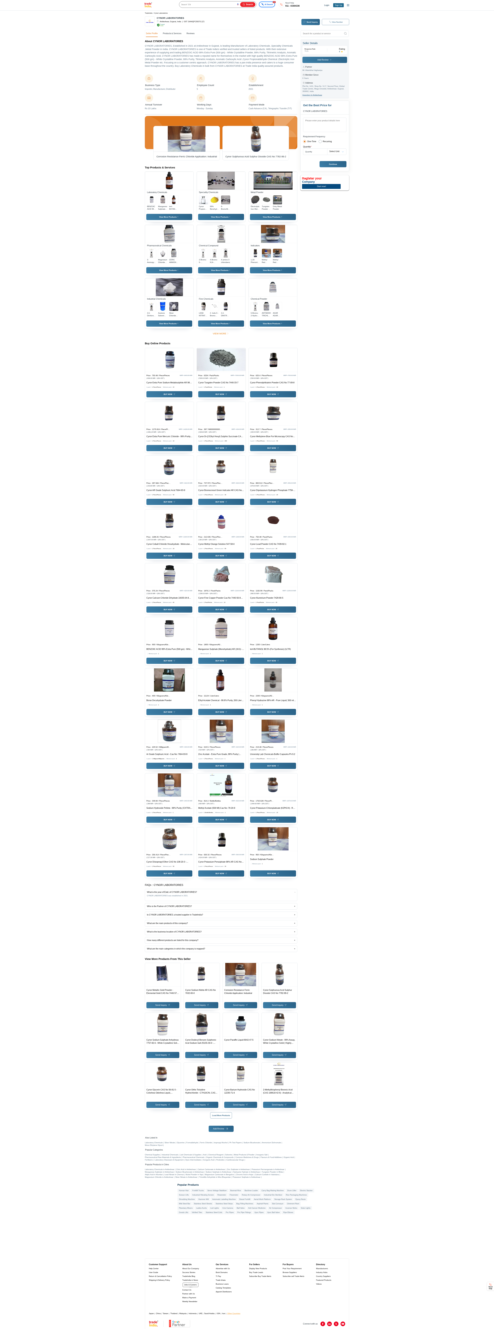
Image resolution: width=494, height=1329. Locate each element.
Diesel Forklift (244, 1199)
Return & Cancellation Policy (160, 1276)
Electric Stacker (306, 1190)
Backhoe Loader (251, 1190)
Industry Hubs (321, 1272)
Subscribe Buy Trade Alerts (260, 1276)
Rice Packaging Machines (296, 1195)
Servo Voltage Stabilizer (217, 1190)
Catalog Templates (223, 1288)
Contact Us (186, 1290)
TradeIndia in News (190, 1280)
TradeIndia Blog (188, 1276)
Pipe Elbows (288, 1212)
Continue (333, 164)
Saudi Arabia (209, 1313)
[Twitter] (336, 1324)
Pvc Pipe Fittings (244, 1212)
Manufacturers (322, 1268)
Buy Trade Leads (256, 1272)
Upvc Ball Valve (273, 1212)
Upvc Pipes (259, 1212)
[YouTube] (343, 1324)
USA (218, 1313)
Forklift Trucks (198, 1190)
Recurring (327, 141)
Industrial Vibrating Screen (203, 1195)
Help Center (154, 1268)
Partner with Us (188, 1294)
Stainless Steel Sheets (203, 1204)
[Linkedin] (329, 1324)
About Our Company (190, 1268)
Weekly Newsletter (189, 1301)
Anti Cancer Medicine (257, 1208)
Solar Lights (305, 1208)
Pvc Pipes (230, 1212)
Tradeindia (148, 13)
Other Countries (233, 1313)
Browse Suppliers (290, 1272)
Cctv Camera (227, 1208)
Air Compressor (275, 1208)
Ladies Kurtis (201, 1208)
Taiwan (165, 1313)
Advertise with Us (223, 1268)
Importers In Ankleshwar (312, 95)
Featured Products (323, 1280)
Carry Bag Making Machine (273, 1190)
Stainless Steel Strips (224, 1204)
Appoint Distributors (224, 1292)
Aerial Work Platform (262, 1199)
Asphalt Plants (262, 1204)
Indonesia (193, 1313)
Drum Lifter (291, 1190)
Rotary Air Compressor (251, 1195)
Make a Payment (189, 1298)
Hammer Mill (203, 1199)
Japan (151, 1313)
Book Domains (222, 1272)
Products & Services (172, 33)
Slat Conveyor (277, 1204)
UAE (200, 1313)
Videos (319, 1284)
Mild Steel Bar (184, 1204)
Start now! (321, 186)
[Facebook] (323, 1324)
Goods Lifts (183, 1212)
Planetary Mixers (186, 1208)
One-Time (311, 141)
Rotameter (221, 1195)
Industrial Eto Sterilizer (273, 1195)
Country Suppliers (323, 1276)
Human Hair (184, 1190)
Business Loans (222, 1284)
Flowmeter (234, 1195)
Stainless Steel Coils (214, 1212)
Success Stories (188, 1272)
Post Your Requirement (292, 1268)
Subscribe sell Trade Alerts (293, 1276)
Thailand (173, 1313)
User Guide (153, 1272)
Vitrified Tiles (197, 1212)
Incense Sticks (291, 1208)
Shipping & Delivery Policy (159, 1280)
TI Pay (218, 1276)
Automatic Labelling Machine (224, 1199)
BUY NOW (168, 394)
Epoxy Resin (300, 1199)
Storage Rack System (283, 1199)
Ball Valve (241, 1208)
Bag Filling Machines (244, 1204)
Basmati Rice (235, 1190)
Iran (223, 1313)
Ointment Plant (293, 1204)
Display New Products (258, 1268)
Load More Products (221, 1115)
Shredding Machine (187, 1199)
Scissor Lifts (184, 1195)
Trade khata (221, 1280)
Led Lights (214, 1208)
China (158, 1313)
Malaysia (183, 1313)
